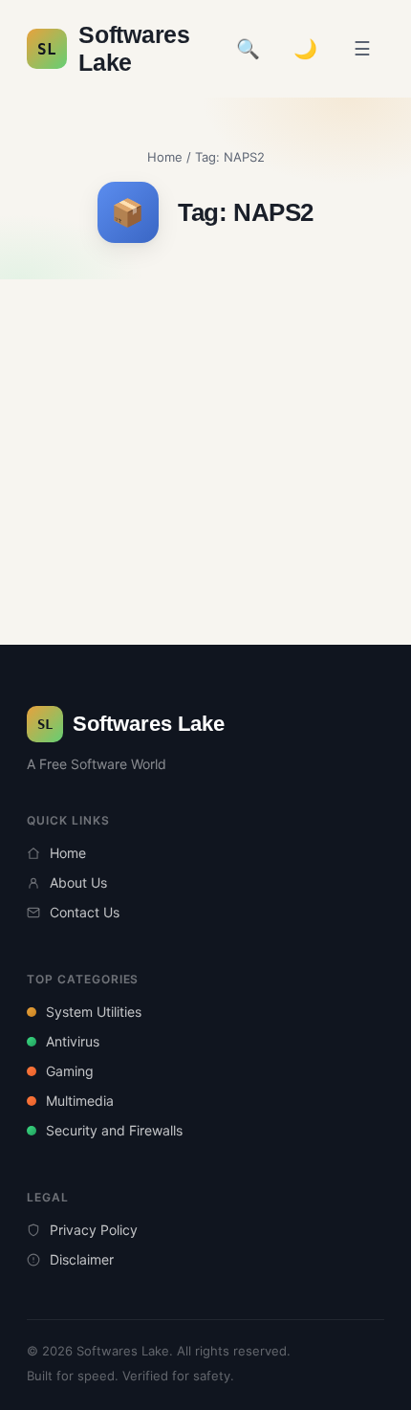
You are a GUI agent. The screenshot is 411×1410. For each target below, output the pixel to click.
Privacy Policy (94, 1230)
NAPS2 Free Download (280, 347)
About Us (78, 882)
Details (205, 445)
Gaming (70, 1071)
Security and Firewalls (114, 1130)
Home (165, 157)
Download (216, 486)
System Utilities (93, 1011)
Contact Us (84, 912)
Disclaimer (82, 1259)
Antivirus (72, 1041)
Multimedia (80, 1100)
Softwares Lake (113, 48)
